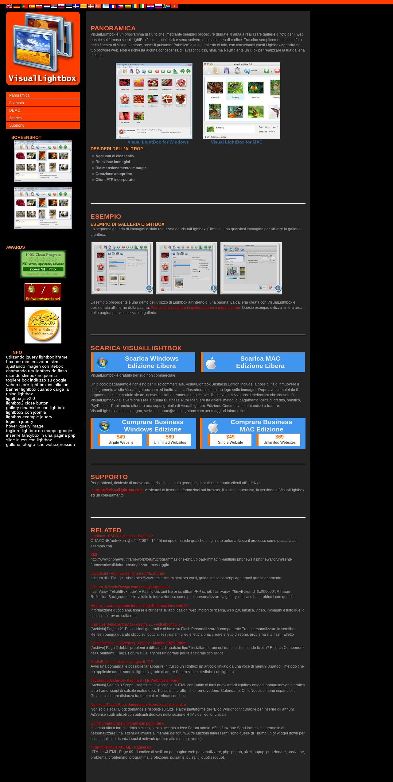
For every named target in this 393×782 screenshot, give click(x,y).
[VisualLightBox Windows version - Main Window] (154, 101)
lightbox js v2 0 (20, 398)
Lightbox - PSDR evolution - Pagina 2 (122, 536)
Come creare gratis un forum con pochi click (127, 723)
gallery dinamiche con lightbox (35, 407)
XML (94, 555)
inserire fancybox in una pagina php (41, 435)
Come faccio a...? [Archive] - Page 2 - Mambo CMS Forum (138, 643)
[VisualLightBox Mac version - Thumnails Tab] (251, 268)
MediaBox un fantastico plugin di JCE (122, 662)
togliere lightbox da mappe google (39, 430)
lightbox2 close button (27, 403)
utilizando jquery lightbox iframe (37, 357)
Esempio (16, 103)
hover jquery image (25, 426)
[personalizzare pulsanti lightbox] (43, 185)
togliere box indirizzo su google (36, 380)
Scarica (15, 118)
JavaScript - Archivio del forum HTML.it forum (128, 573)
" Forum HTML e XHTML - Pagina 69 (121, 747)
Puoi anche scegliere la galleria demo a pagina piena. (196, 307)
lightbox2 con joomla (26, 412)
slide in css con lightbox (29, 440)
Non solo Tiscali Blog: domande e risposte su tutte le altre (138, 705)
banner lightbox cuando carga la (37, 389)
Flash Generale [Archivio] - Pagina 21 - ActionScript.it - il (137, 624)
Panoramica (19, 95)
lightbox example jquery (29, 417)
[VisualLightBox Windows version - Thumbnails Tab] (122, 268)
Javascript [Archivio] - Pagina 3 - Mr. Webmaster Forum (136, 680)
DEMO (14, 110)
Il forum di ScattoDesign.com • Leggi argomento (130, 587)
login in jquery (19, 421)
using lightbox (19, 394)
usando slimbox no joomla (31, 375)
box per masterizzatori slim (32, 361)
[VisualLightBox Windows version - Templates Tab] (186, 268)
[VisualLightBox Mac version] (241, 100)
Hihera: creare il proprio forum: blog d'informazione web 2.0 (140, 606)
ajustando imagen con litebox (34, 366)
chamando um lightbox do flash (36, 371)
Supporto (17, 125)
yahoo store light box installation (37, 384)
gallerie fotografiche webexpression (40, 444)
